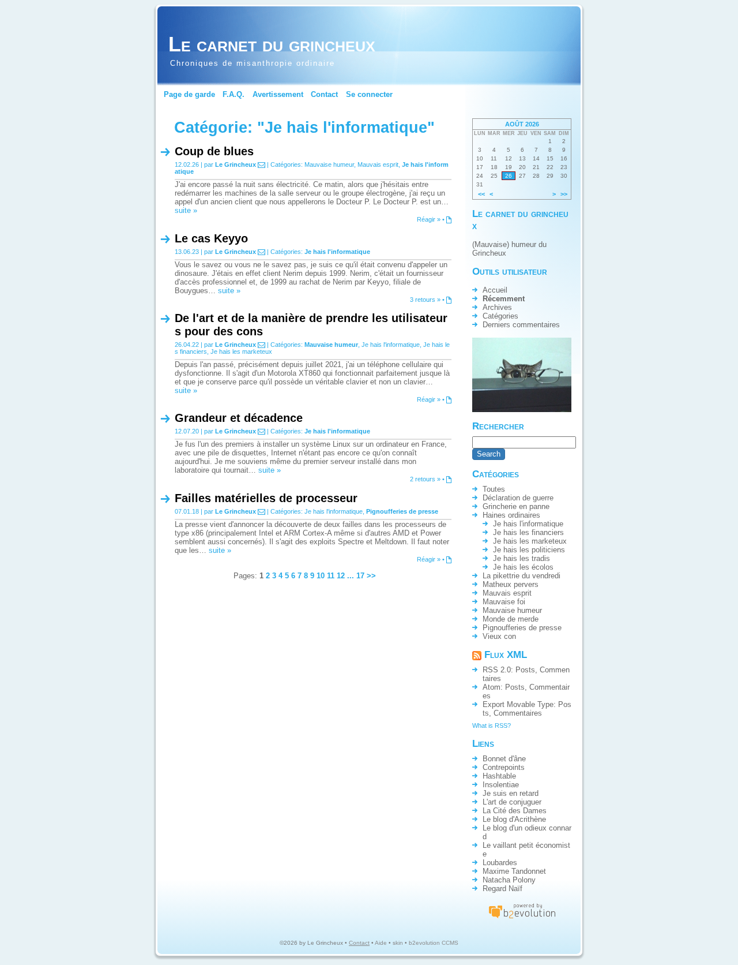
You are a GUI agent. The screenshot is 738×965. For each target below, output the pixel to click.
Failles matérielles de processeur (266, 498)
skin (398, 943)
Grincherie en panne (516, 506)
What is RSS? (491, 725)
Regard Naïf (502, 888)
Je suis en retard (511, 793)
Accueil (495, 290)
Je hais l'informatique (337, 251)
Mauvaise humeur (329, 164)
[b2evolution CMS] (521, 918)
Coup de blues (214, 151)
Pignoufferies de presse (402, 511)
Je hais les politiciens (529, 549)
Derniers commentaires (521, 324)
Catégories (500, 316)
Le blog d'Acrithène (514, 819)
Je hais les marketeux (241, 351)
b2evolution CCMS (433, 943)
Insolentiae (501, 784)
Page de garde (189, 94)
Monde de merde (511, 619)
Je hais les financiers (528, 532)
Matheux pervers (511, 584)
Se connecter (369, 94)
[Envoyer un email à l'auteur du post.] (261, 164)
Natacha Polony (509, 880)
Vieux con (499, 636)
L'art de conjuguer (512, 802)
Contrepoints (504, 767)
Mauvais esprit (377, 164)
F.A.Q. (233, 94)
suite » (186, 210)
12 (341, 575)
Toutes (494, 489)
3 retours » (425, 299)
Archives (497, 307)
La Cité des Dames (515, 810)
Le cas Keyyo (211, 238)
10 (321, 575)
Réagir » (428, 219)
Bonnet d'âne (504, 758)
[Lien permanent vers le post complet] (448, 219)
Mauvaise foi (504, 601)
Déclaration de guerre (518, 497)
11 (330, 575)
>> (371, 575)
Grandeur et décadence (239, 418)
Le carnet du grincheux (271, 44)
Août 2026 (522, 124)
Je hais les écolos (523, 567)
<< (481, 193)
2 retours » (425, 479)
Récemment (504, 298)
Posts (525, 669)
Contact (324, 94)
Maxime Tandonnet (514, 871)
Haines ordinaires (511, 515)
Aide (381, 943)
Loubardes (500, 862)
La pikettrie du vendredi (521, 575)
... (350, 575)
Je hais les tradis (521, 558)
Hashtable (499, 776)
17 (360, 575)
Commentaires (518, 713)
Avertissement (278, 94)
